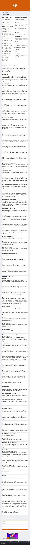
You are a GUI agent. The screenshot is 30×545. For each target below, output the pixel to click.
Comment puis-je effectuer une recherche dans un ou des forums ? (21, 37)
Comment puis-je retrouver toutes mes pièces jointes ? (20, 51)
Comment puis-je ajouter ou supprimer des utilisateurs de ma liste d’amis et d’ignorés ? (20, 34)
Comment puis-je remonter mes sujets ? (7, 53)
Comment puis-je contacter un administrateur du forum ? (21, 57)
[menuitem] (6, 1)
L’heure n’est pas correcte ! (5, 29)
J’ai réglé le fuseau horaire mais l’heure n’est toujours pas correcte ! (8, 30)
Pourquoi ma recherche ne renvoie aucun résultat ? (21, 38)
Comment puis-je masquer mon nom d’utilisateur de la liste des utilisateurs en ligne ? (8, 28)
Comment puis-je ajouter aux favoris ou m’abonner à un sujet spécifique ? (21, 45)
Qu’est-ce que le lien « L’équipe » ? (19, 25)
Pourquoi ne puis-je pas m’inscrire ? (6, 19)
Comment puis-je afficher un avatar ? (6, 33)
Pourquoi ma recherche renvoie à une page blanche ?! (21, 39)
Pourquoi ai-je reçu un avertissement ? (6, 48)
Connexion (3, 521)
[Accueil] (15, 5)
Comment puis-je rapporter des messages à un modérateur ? (7, 49)
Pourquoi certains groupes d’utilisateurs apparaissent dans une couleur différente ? (21, 23)
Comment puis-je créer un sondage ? (6, 43)
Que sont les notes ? (4, 60)
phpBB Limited (21, 489)
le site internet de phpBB (5, 160)
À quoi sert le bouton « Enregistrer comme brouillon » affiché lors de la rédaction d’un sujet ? (8, 51)
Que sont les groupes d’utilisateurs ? (19, 19)
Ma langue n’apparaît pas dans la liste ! (6, 31)
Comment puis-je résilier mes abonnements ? (20, 47)
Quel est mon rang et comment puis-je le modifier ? (8, 34)
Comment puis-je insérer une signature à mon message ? (7, 42)
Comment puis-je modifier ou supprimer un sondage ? (7, 46)
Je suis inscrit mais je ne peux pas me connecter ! (8, 20)
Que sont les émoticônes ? (5, 57)
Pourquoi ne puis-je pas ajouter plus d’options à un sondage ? (8, 44)
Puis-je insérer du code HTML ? (5, 56)
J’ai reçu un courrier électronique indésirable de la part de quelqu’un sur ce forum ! (21, 30)
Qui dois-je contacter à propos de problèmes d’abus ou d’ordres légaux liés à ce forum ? (21, 56)
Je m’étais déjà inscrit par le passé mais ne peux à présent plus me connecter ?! (8, 22)
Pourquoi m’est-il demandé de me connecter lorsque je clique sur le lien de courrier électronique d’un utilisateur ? (8, 36)
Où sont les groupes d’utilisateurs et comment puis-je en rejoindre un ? (21, 20)
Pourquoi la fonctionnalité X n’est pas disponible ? (21, 54)
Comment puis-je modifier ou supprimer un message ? (7, 40)
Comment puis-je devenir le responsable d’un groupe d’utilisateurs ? (21, 22)
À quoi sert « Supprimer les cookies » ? (6, 24)
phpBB (4, 543)
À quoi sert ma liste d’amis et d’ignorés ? (20, 33)
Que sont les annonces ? (5, 59)
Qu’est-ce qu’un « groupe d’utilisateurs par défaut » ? (21, 24)
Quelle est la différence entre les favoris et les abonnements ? (20, 44)
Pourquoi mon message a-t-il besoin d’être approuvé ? (7, 52)
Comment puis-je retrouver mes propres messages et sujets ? (21, 41)
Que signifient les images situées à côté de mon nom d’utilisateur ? (8, 32)
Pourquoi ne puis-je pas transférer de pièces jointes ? (8, 47)
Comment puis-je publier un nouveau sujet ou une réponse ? (8, 39)
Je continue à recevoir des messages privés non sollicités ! (20, 29)
